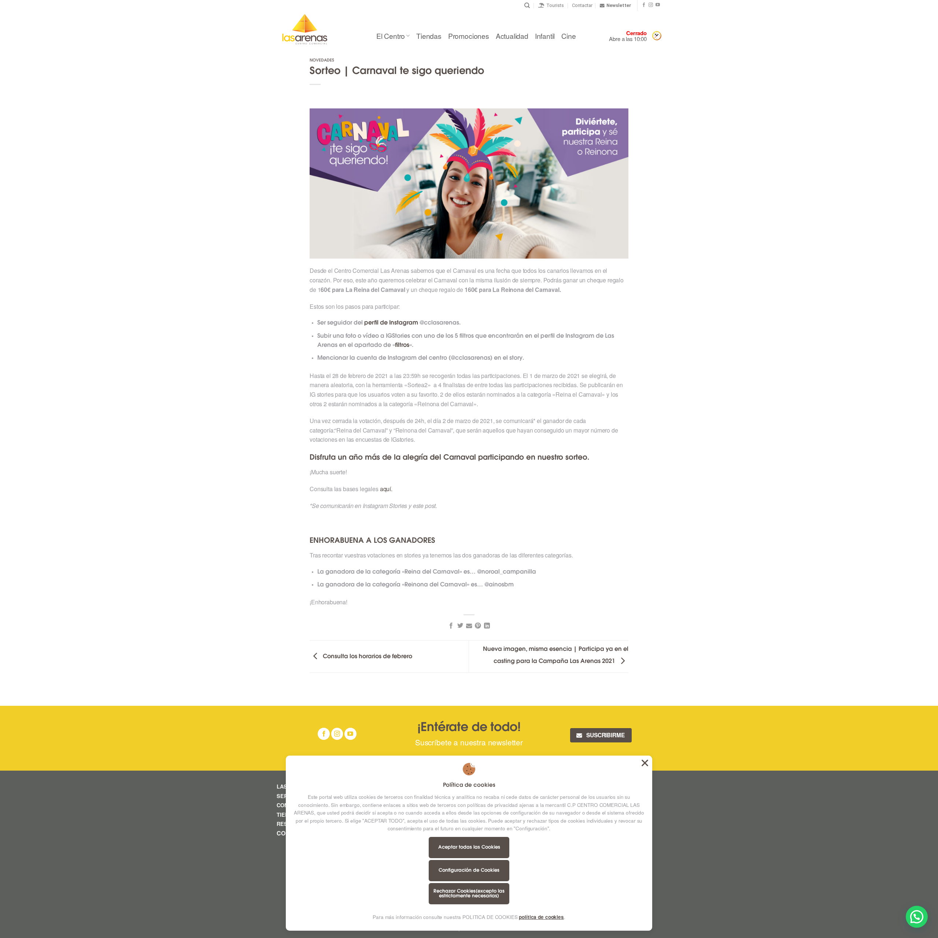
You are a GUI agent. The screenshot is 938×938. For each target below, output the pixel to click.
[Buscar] (527, 5)
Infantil (545, 36)
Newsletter (618, 5)
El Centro (390, 36)
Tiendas (429, 36)
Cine (568, 36)
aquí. (386, 489)
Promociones (468, 36)
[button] (917, 917)
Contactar (582, 5)
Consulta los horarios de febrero (366, 657)
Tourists (554, 5)
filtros (402, 345)
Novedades (322, 61)
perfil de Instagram (391, 323)
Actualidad (512, 36)
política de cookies (541, 916)
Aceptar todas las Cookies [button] (645, 763)
